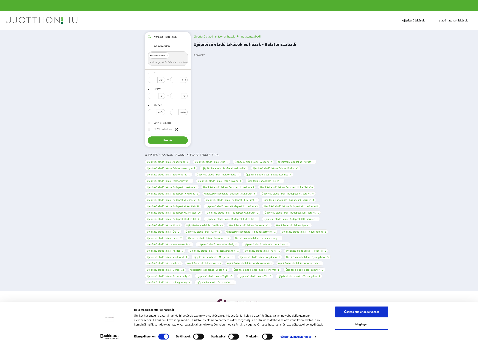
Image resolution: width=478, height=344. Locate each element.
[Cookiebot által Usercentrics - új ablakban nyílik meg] (109, 337)
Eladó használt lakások (453, 20)
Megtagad (361, 324)
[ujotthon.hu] (42, 20)
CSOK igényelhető (162, 122)
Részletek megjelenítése (295, 336)
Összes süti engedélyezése (361, 311)
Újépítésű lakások (413, 20)
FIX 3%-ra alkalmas (163, 129)
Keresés (167, 140)
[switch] (198, 337)
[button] (176, 129)
